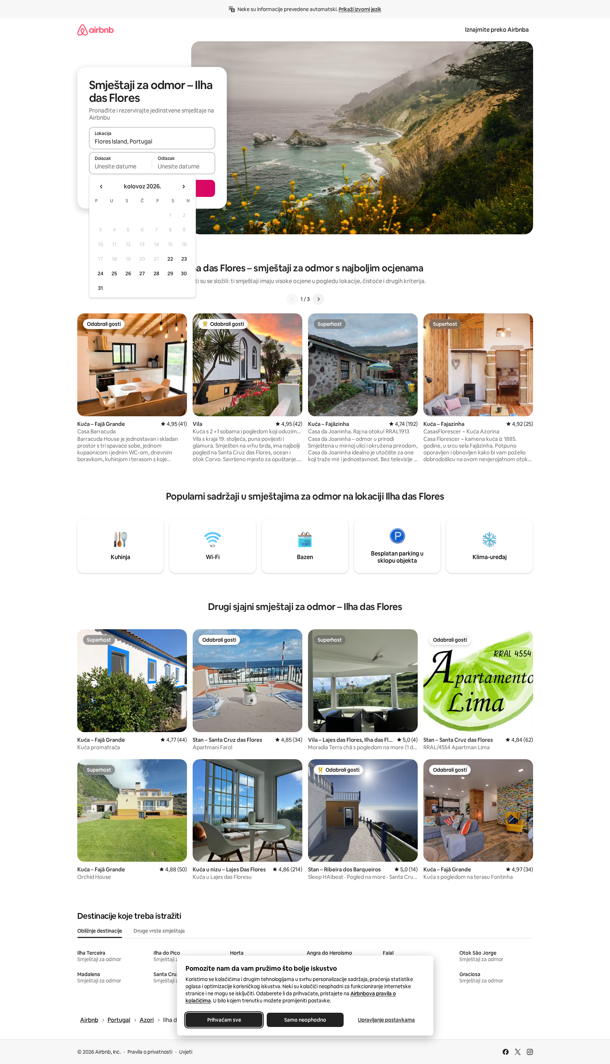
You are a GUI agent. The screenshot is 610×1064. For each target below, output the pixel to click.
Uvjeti (185, 1052)
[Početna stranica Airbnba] (95, 30)
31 (100, 288)
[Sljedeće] (318, 299)
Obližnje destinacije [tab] (99, 931)
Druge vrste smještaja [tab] (159, 931)
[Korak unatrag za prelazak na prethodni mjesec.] (101, 186)
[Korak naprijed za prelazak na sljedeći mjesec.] (183, 186)
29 (170, 273)
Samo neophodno (305, 1020)
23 (184, 259)
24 (100, 273)
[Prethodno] (292, 299)
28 (156, 273)
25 (114, 273)
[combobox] (152, 141)
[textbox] (120, 166)
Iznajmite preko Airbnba (497, 29)
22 (170, 259)
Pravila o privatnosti (149, 1052)
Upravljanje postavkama (386, 1020)
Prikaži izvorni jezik (360, 9)
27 (142, 273)
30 (184, 273)
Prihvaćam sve (224, 1020)
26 (128, 273)
